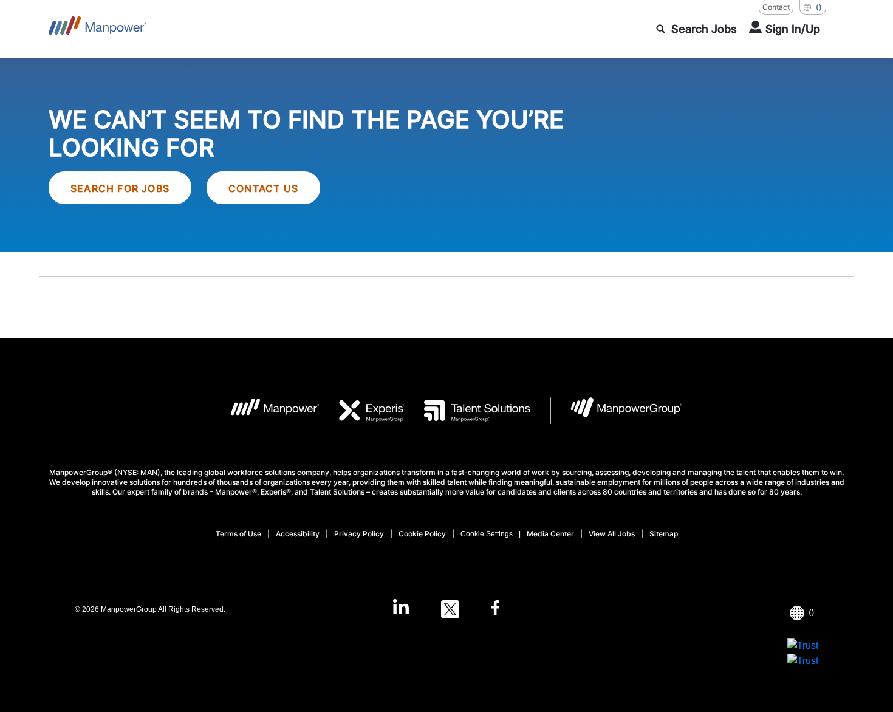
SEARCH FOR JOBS (119, 188)
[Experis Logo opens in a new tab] (362, 410)
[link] (446, 609)
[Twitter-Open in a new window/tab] (450, 609)
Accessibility (298, 533)
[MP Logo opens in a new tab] (265, 410)
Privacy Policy (359, 533)
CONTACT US (263, 188)
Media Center (550, 533)
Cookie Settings (486, 534)
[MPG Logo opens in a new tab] (616, 410)
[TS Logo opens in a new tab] (467, 410)
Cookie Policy (422, 533)
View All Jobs (612, 533)
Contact (776, 7)
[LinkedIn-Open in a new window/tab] (401, 608)
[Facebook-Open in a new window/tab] (495, 609)
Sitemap (663, 533)
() (819, 7)
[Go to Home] (97, 29)
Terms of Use (238, 533)
